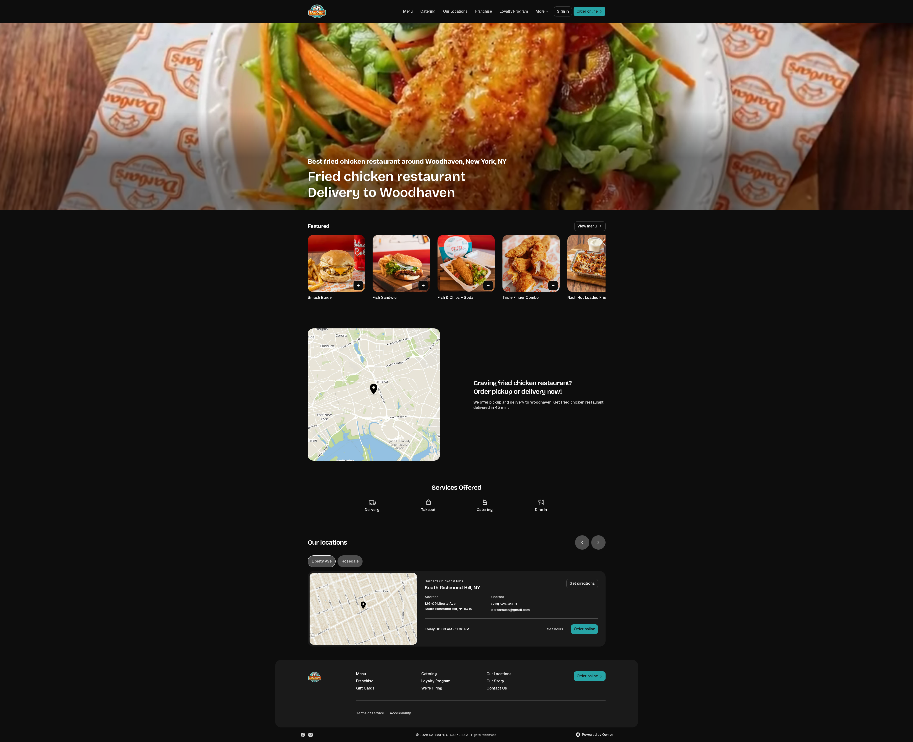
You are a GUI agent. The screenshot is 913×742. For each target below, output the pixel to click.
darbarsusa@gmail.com (510, 610)
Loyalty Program (514, 11)
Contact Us (496, 688)
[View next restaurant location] (598, 542)
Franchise (483, 11)
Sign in (563, 11)
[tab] (322, 561)
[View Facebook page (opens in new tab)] (303, 735)
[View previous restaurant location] (582, 542)
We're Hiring (431, 688)
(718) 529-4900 (504, 604)
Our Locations (455, 11)
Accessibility (400, 713)
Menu (408, 11)
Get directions (582, 583)
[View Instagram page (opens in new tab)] (310, 735)
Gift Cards (365, 688)
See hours (555, 629)
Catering (427, 11)
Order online (584, 628)
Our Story (495, 681)
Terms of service (370, 713)
